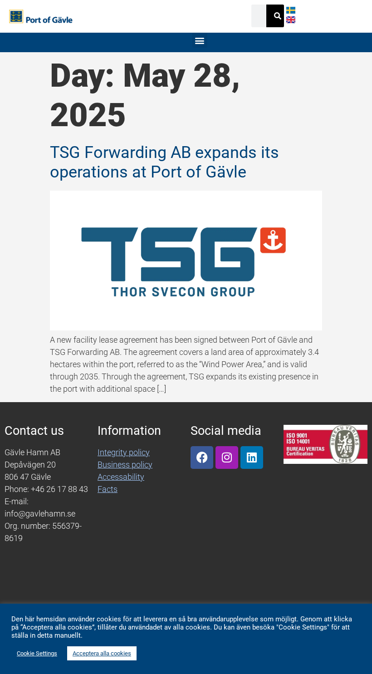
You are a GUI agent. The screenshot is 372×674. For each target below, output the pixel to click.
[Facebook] (202, 457)
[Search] (277, 16)
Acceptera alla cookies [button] (102, 653)
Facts (107, 489)
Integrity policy (124, 452)
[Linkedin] (251, 457)
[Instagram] (226, 457)
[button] (199, 40)
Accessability (121, 477)
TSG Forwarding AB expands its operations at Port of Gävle (164, 162)
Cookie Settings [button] (37, 653)
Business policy (125, 464)
